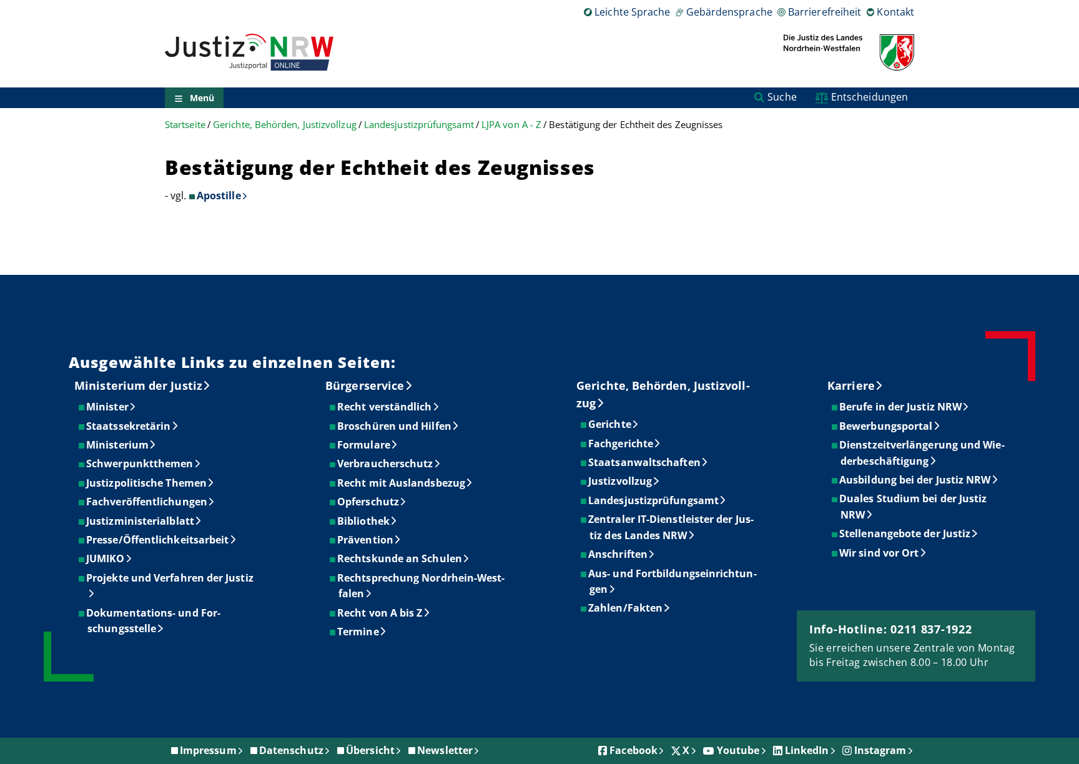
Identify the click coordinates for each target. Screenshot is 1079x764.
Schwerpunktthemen (140, 463)
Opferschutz (368, 502)
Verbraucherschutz (385, 463)
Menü (202, 98)
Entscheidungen (869, 97)
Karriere (851, 385)
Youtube (738, 750)
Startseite (185, 124)
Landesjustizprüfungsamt (419, 124)
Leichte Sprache (632, 12)
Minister (108, 407)
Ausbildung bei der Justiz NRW (915, 480)
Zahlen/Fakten (626, 608)
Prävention (365, 540)
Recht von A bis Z (380, 613)
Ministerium (118, 445)
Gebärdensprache (729, 12)
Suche (781, 97)
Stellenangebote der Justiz (905, 533)
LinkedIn (807, 750)
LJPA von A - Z (511, 124)
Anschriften (618, 554)
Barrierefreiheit (824, 12)
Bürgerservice (364, 385)
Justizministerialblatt (140, 521)
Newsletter (445, 750)
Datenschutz (291, 750)
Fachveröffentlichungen (147, 502)
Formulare (364, 445)
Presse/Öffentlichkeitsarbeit (158, 540)
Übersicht (370, 750)
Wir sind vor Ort (879, 553)
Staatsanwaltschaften (645, 462)
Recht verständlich (384, 407)
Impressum (208, 750)
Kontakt (895, 12)
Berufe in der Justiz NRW (901, 407)
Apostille (219, 195)
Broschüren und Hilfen (394, 426)
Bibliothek (364, 521)
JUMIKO (105, 558)
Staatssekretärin (128, 426)
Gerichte (610, 424)
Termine (358, 631)
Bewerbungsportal (886, 426)
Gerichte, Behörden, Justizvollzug (285, 124)
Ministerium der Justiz (138, 385)
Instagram (880, 750)
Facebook (633, 750)
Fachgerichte (621, 443)
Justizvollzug (620, 481)
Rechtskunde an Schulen (400, 558)
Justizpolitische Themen (147, 483)
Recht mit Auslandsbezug (401, 483)
